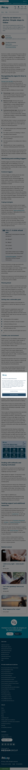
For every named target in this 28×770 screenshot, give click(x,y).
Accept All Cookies (14, 394)
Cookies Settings (14, 391)
